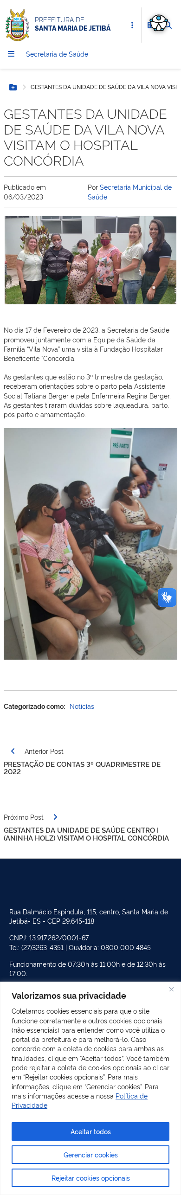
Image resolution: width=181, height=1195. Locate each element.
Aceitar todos (91, 1131)
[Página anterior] (13, 751)
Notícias (82, 705)
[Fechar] (171, 989)
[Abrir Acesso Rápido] (132, 25)
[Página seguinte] (55, 817)
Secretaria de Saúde (57, 53)
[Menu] (11, 53)
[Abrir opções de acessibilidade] (159, 22)
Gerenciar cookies (91, 1154)
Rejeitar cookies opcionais (91, 1177)
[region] (90, 1088)
